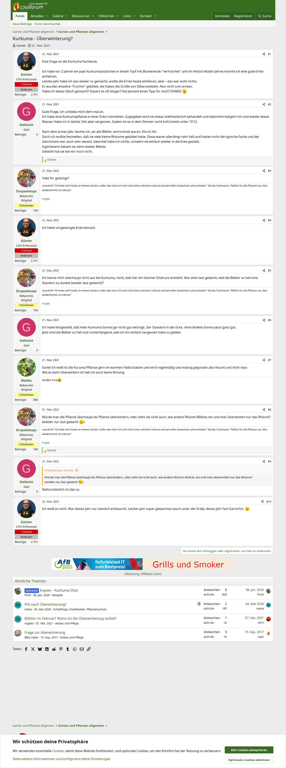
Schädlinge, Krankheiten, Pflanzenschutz (79, 609)
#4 (269, 220)
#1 (269, 54)
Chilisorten (106, 16)
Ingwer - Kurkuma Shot (59, 590)
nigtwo (29, 623)
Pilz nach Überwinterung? (46, 604)
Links (127, 16)
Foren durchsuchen (48, 24)
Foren (20, 16)
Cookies (58, 751)
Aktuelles (37, 16)
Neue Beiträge (22, 24)
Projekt (46, 199)
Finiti (28, 595)
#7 (269, 360)
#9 (269, 461)
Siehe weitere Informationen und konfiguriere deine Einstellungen (62, 759)
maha (28, 609)
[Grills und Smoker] (188, 569)
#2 (269, 104)
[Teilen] (264, 54)
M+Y (261, 623)
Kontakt (146, 16)
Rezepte (57, 595)
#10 (268, 501)
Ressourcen (80, 16)
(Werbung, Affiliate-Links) (143, 574)
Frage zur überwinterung (45, 632)
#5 (269, 270)
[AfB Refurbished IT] (97, 569)
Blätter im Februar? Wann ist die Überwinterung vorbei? (71, 618)
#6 (269, 320)
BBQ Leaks (31, 637)
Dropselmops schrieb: (59, 470)
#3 (269, 171)
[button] (47, 16)
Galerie (58, 16)
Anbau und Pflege (67, 623)
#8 (269, 409)
